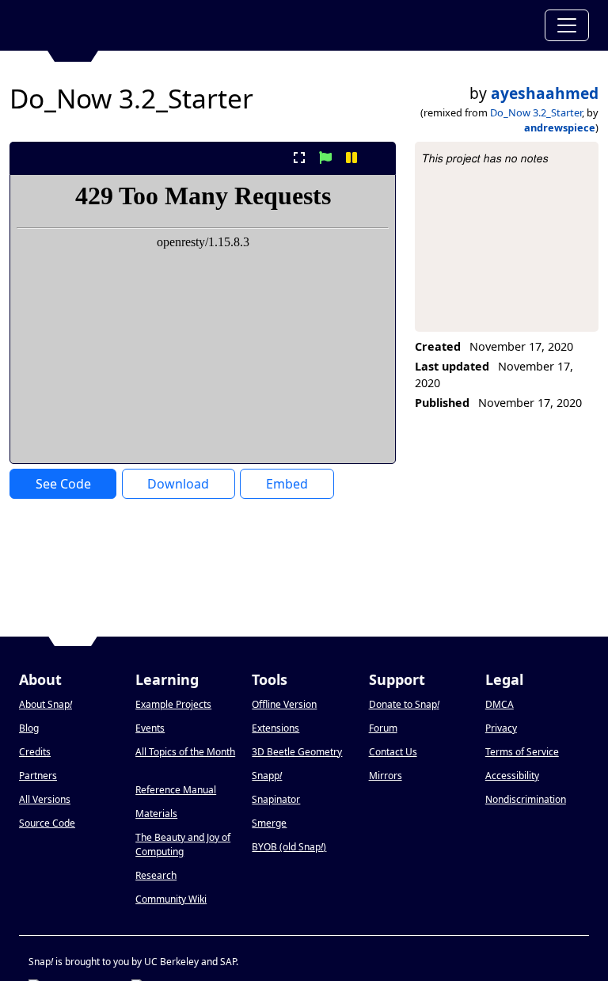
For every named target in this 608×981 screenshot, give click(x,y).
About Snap (45, 704)
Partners (38, 775)
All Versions (44, 799)
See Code (63, 483)
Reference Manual (175, 790)
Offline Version (284, 704)
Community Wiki (171, 899)
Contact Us (393, 752)
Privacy (501, 728)
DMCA (499, 704)
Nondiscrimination (525, 799)
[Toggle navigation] (567, 25)
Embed (287, 483)
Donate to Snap (404, 704)
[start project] (325, 157)
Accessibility (512, 775)
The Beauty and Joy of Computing (182, 844)
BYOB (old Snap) (289, 847)
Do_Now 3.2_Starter (536, 112)
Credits (35, 752)
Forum (383, 728)
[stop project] (378, 157)
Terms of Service (522, 752)
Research (156, 875)
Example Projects (173, 704)
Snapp (267, 775)
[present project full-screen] (298, 157)
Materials (156, 813)
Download (178, 483)
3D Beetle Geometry (297, 752)
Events (150, 728)
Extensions (275, 728)
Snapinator (276, 799)
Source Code (47, 823)
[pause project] (351, 157)
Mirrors (385, 775)
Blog (29, 728)
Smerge (269, 823)
